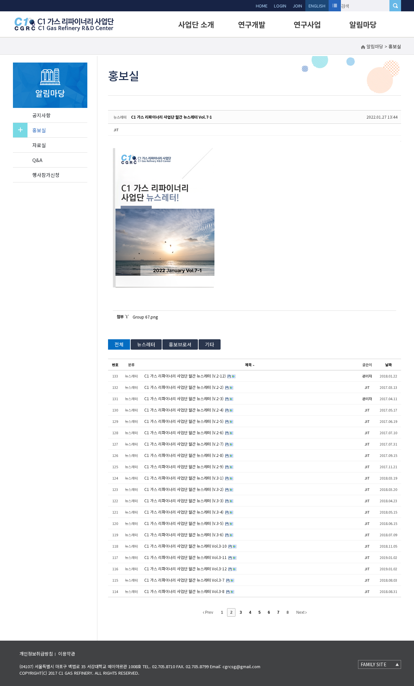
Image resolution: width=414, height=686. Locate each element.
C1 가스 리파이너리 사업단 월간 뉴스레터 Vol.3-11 (186, 557)
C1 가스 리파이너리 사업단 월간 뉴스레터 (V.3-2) (184, 489)
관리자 (367, 375)
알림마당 (362, 24)
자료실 (39, 145)
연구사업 (307, 24)
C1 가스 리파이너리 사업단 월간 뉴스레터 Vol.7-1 (171, 117)
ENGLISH (317, 6)
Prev (208, 612)
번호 (115, 364)
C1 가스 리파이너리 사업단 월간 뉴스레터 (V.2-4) (184, 410)
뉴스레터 (146, 344)
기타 (209, 344)
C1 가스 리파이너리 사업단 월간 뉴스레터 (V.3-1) (184, 478)
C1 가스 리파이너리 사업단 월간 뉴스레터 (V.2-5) (184, 421)
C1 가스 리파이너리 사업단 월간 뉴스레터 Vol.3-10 (186, 546)
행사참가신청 (46, 174)
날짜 (388, 364)
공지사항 (41, 115)
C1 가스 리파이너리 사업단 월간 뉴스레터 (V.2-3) (184, 398)
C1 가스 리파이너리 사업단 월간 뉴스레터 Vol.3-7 (184, 580)
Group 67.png (145, 317)
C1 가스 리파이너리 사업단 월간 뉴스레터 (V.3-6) (184, 534)
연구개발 (251, 24)
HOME (261, 6)
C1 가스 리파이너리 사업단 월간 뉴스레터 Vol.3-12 (186, 568)
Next (300, 612)
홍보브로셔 (180, 344)
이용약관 (66, 653)
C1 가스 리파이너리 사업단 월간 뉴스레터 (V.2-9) (184, 466)
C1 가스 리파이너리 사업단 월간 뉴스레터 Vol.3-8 (184, 591)
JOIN (297, 6)
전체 (119, 344)
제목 (248, 364)
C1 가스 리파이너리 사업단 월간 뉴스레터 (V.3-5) (184, 523)
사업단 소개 (196, 24)
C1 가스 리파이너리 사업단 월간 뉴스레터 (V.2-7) (184, 444)
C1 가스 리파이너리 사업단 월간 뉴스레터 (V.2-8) (184, 455)
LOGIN (280, 6)
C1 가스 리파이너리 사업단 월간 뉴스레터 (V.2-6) (184, 432)
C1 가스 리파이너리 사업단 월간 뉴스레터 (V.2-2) (184, 387)
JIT (116, 129)
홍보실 (39, 130)
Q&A (37, 160)
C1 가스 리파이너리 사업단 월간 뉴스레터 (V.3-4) (184, 512)
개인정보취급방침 (36, 653)
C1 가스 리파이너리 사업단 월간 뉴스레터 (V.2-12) (185, 375)
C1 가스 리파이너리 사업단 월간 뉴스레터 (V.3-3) (184, 500)
